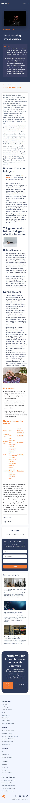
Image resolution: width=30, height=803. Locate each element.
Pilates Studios (6, 718)
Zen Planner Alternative (8, 785)
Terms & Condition (7, 772)
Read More (20, 435)
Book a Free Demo (8, 685)
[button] (27, 3)
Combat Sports (6, 707)
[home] (6, 3)
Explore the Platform (21, 685)
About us (4, 764)
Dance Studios (6, 720)
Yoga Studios (5, 715)
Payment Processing (7, 741)
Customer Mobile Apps (8, 739)
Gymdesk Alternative (8, 791)
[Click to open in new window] (16, 796)
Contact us (5, 767)
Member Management (8, 730)
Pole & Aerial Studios (8, 723)
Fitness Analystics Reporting (10, 736)
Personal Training (7, 709)
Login (24, 3)
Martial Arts (5, 704)
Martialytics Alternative (8, 788)
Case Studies (5, 754)
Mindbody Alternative (8, 780)
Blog (3, 751)
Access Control (6, 744)
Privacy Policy (6, 770)
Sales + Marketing (7, 733)
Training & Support (7, 757)
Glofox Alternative (7, 783)
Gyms (3, 712)
